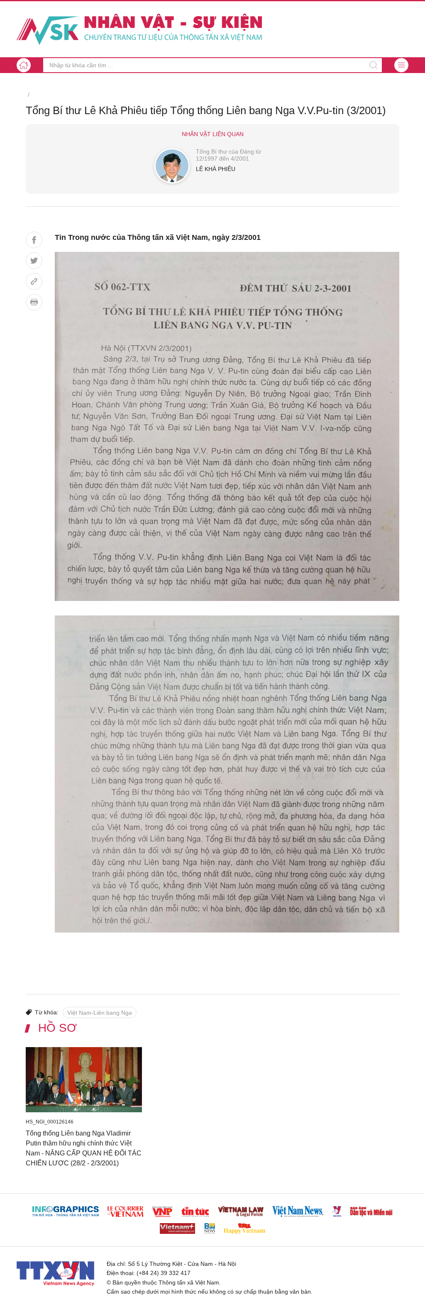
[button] (401, 65)
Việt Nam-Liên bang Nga (99, 1012)
